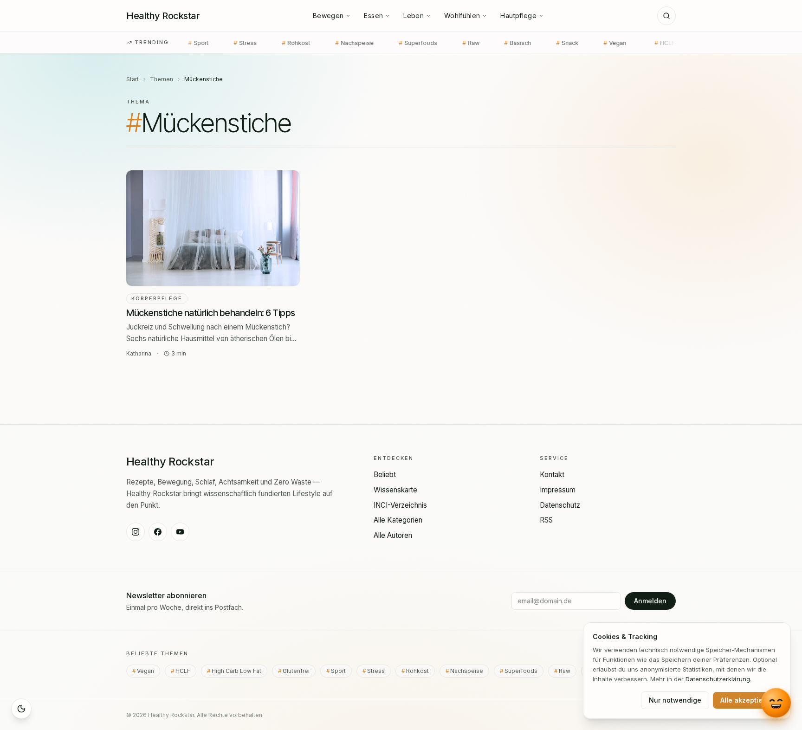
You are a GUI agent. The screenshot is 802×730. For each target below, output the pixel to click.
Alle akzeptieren (747, 700)
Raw (431, 42)
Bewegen (328, 15)
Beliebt (385, 474)
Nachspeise (315, 42)
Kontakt (552, 474)
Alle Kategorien (398, 520)
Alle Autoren (393, 535)
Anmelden (650, 601)
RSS (546, 520)
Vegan (577, 42)
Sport (341, 670)
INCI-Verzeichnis (400, 505)
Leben (413, 15)
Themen (161, 79)
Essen (373, 15)
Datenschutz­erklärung (718, 679)
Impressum (558, 489)
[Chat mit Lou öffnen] (776, 704)
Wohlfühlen (462, 15)
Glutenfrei (299, 670)
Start (132, 79)
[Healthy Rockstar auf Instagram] (135, 532)
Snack (527, 42)
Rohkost (256, 42)
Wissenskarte (395, 489)
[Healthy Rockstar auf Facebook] (158, 532)
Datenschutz (560, 505)
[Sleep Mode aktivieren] (21, 708)
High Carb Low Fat (239, 670)
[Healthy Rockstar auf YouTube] (180, 532)
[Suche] (666, 15)
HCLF (625, 42)
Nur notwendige (675, 700)
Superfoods (378, 42)
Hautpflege (518, 15)
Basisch (478, 42)
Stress (205, 42)
